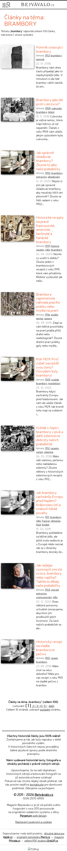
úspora (48, 318)
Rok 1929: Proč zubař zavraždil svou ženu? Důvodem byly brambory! (47, 366)
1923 (47, 589)
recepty (40, 249)
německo (55, 520)
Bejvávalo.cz (44, 794)
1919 (47, 246)
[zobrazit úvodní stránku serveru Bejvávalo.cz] (37, 6)
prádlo (54, 314)
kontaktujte (37, 784)
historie (55, 246)
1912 (47, 448)
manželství (54, 383)
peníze (39, 318)
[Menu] (6, 5)
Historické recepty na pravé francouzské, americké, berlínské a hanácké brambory (50, 229)
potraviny (41, 176)
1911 (47, 517)
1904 (48, 108)
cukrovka (57, 108)
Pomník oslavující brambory (49, 49)
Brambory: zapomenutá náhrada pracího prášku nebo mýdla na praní (48, 302)
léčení (51, 112)
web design (33, 815)
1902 (47, 173)
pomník (40, 59)
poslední (45, 709)
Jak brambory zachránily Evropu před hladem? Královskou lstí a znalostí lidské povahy (49, 502)
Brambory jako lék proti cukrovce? (49, 101)
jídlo (47, 249)
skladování (54, 176)
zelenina (48, 452)
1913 (47, 55)
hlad (38, 524)
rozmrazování (44, 597)
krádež (45, 524)
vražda (55, 379)
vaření (39, 452)
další (51, 706)
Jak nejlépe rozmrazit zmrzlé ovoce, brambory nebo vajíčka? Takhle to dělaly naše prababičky (49, 575)
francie (46, 520)
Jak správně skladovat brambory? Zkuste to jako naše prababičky (48, 160)
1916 (47, 314)
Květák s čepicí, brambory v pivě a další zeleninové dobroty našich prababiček (49, 435)
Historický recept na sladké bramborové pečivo (49, 647)
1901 (47, 658)
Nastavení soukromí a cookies (33, 822)
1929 (47, 379)
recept (54, 658)
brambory (56, 55)
